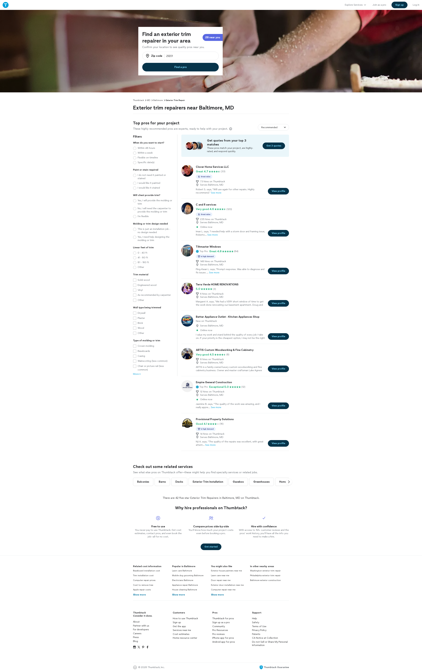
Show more (139, 594)
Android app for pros (223, 641)
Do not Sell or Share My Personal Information (270, 643)
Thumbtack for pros (223, 618)
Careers (137, 633)
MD (148, 100)
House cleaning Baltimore (184, 590)
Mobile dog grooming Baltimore (187, 575)
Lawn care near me (220, 575)
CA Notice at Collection (265, 638)
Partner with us (141, 625)
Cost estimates (181, 634)
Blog (135, 641)
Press (136, 637)
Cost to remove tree (143, 585)
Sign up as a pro (221, 622)
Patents (256, 634)
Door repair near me (220, 580)
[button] (202, 251)
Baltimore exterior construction (265, 580)
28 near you (212, 37)
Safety (255, 622)
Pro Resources (220, 630)
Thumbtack (138, 100)
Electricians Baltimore (182, 580)
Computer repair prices (144, 580)
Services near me (182, 630)
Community (218, 626)
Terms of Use (259, 626)
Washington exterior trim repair (265, 571)
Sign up (177, 622)
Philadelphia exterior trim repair (265, 575)
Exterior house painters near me (226, 571)
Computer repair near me (223, 590)
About (136, 621)
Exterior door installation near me (227, 585)
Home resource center (185, 638)
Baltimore (158, 100)
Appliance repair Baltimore (185, 585)
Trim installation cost (143, 575)
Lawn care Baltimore (182, 571)
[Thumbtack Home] (5, 5)
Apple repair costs (142, 590)
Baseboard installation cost (146, 571)
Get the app (179, 626)
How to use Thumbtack (185, 618)
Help (254, 618)
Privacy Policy (259, 630)
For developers (141, 629)
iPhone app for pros (223, 638)
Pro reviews (218, 634)
